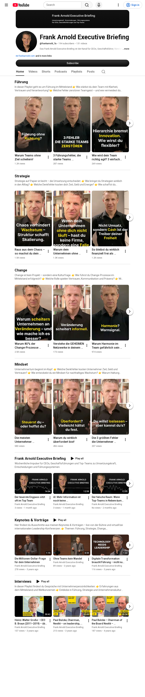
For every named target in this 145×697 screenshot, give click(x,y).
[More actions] (48, 157)
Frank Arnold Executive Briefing (30, 504)
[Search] (86, 4)
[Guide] (6, 5)
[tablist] (72, 71)
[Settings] (118, 5)
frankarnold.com (26, 56)
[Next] (129, 123)
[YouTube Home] (21, 5)
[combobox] (63, 5)
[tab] (20, 71)
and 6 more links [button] (44, 56)
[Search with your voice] (98, 4)
